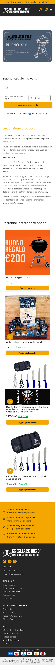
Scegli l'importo (27, 288)
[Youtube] (10, 561)
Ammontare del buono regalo (14, 97)
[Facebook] (4, 561)
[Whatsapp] (15, 561)
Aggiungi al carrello (28, 105)
